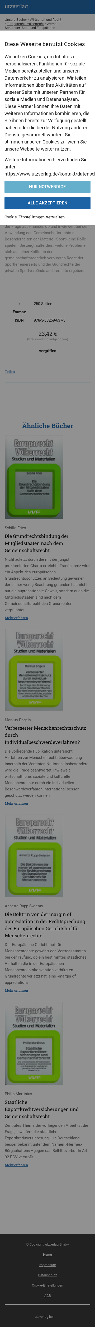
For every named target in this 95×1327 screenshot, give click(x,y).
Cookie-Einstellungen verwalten (34, 216)
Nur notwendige (47, 186)
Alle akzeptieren (48, 202)
